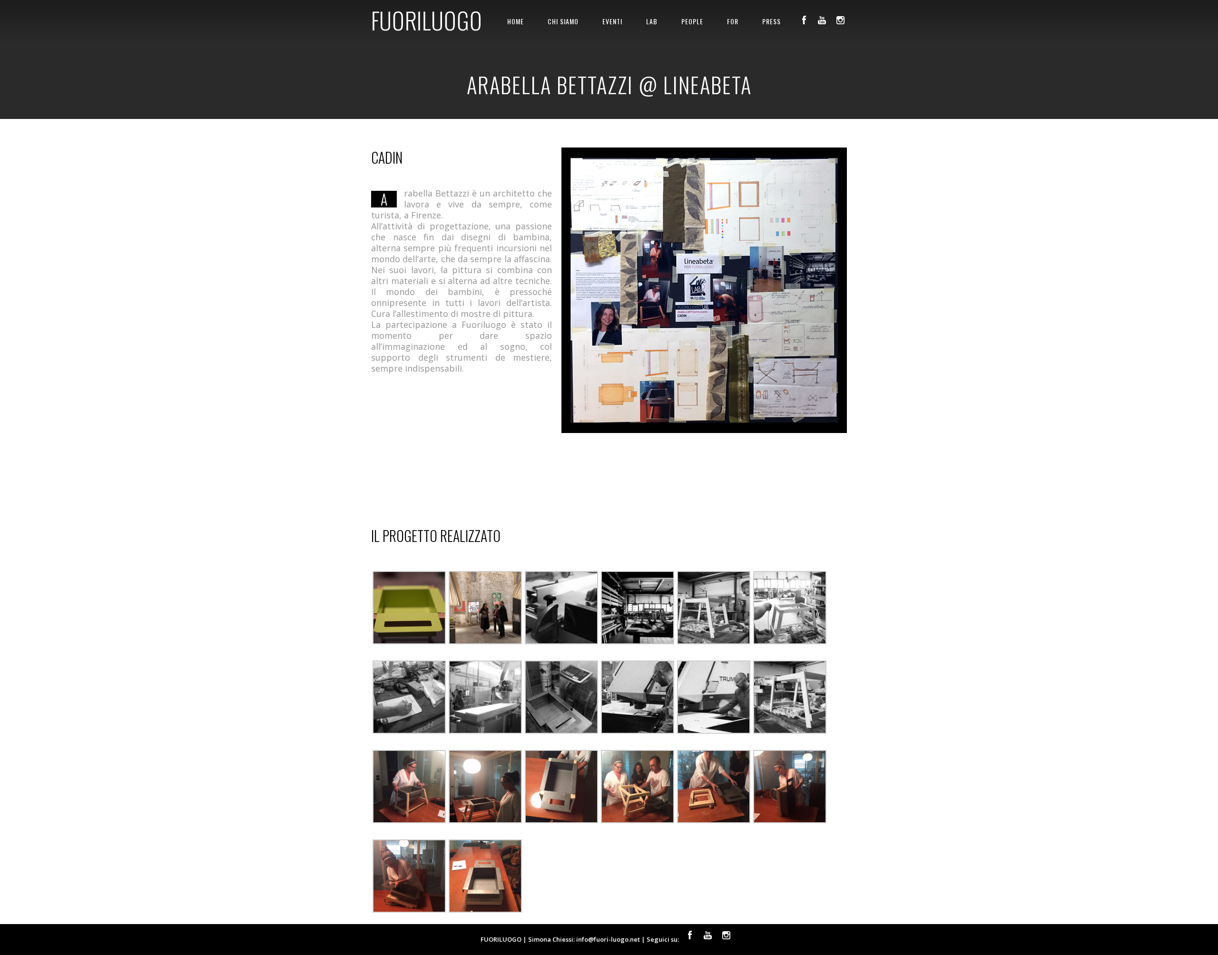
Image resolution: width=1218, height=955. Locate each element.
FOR (732, 21)
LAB (652, 21)
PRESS (771, 21)
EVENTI (612, 21)
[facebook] (804, 20)
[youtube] (822, 20)
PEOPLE (692, 21)
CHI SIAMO (563, 21)
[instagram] (840, 20)
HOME (515, 21)
